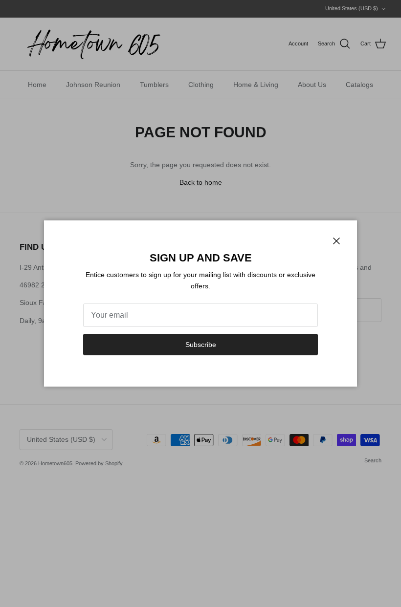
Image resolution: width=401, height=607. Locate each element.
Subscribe (200, 344)
